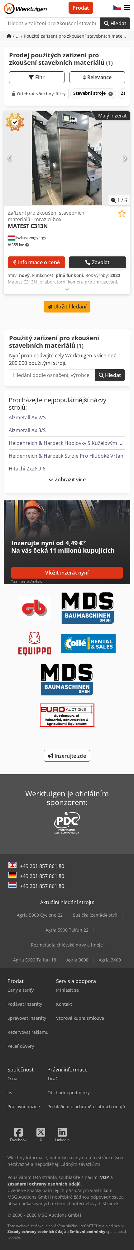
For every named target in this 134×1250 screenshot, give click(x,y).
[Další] (124, 158)
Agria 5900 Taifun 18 (34, 960)
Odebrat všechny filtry (41, 94)
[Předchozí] (9, 158)
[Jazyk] (117, 8)
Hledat (117, 23)
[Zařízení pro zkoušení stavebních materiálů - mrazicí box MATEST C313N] (67, 158)
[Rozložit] (67, 289)
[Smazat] (110, 93)
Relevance (99, 77)
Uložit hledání (69, 306)
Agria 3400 (110, 960)
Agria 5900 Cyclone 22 (40, 915)
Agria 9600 (77, 960)
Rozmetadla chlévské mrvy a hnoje (67, 945)
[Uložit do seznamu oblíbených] (122, 213)
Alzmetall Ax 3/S (27, 430)
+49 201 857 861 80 (42, 866)
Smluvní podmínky (87, 1231)
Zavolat (101, 262)
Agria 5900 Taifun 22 (67, 930)
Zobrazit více (69, 479)
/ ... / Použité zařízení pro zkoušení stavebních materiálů (71, 36)
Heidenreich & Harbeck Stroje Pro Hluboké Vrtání (67, 455)
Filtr (39, 77)
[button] (127, 8)
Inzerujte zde (69, 755)
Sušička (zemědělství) (95, 915)
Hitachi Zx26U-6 (27, 468)
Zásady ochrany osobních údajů (36, 1231)
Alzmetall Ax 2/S (27, 417)
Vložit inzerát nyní (67, 572)
